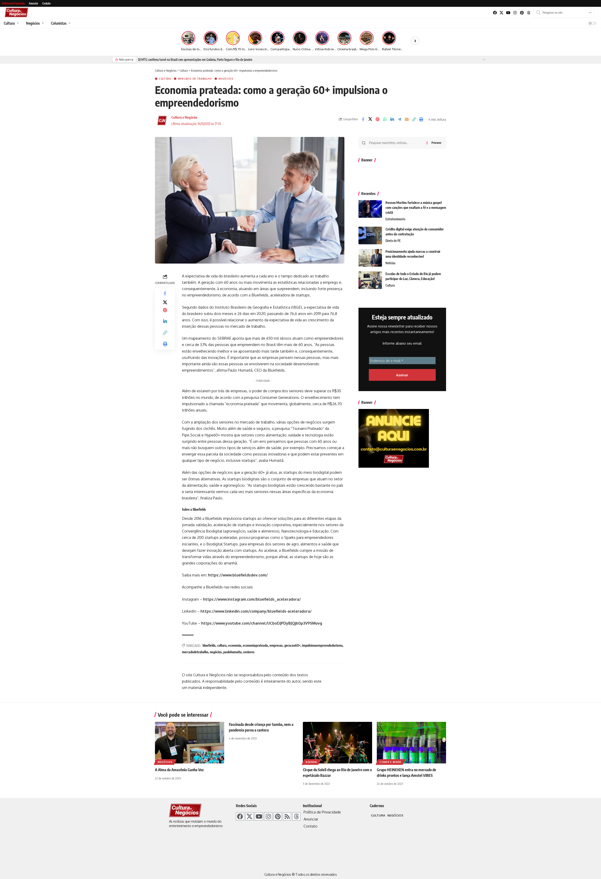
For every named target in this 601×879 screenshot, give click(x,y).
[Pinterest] (521, 12)
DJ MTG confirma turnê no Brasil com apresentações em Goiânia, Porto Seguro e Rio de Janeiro (195, 60)
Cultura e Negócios (184, 117)
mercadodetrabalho (195, 652)
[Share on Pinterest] (377, 119)
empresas (276, 645)
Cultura (165, 79)
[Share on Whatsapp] (384, 119)
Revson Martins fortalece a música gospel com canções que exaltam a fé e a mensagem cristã (415, 207)
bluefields (209, 645)
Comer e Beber (390, 762)
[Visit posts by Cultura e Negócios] (162, 120)
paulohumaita (232, 652)
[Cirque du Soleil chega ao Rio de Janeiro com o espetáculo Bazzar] (337, 742)
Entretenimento (395, 219)
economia (234, 645)
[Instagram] (515, 12)
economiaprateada (255, 645)
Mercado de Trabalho (195, 79)
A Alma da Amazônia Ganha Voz (179, 769)
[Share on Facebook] (363, 119)
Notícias (390, 263)
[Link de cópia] (414, 119)
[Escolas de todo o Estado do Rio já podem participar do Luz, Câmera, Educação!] (370, 280)
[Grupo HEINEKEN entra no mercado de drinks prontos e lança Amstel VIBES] (411, 742)
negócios (216, 652)
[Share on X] (370, 119)
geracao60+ (292, 645)
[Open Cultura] (17, 23)
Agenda (311, 762)
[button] (483, 59)
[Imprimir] (421, 119)
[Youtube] (508, 12)
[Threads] (528, 12)
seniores (248, 652)
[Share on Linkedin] (392, 119)
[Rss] (287, 816)
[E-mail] (406, 119)
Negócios (226, 79)
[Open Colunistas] (69, 23)
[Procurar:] (396, 143)
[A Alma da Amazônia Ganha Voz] (189, 742)
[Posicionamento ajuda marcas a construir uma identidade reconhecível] (370, 258)
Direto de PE (393, 241)
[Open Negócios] (42, 23)
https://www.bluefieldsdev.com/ (238, 575)
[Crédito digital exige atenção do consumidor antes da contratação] (370, 235)
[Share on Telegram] (399, 119)
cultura (222, 645)
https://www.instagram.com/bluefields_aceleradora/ (252, 599)
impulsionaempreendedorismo (322, 645)
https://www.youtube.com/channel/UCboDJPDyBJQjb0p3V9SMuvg (261, 623)
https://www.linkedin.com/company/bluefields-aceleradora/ (256, 611)
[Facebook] (494, 12)
